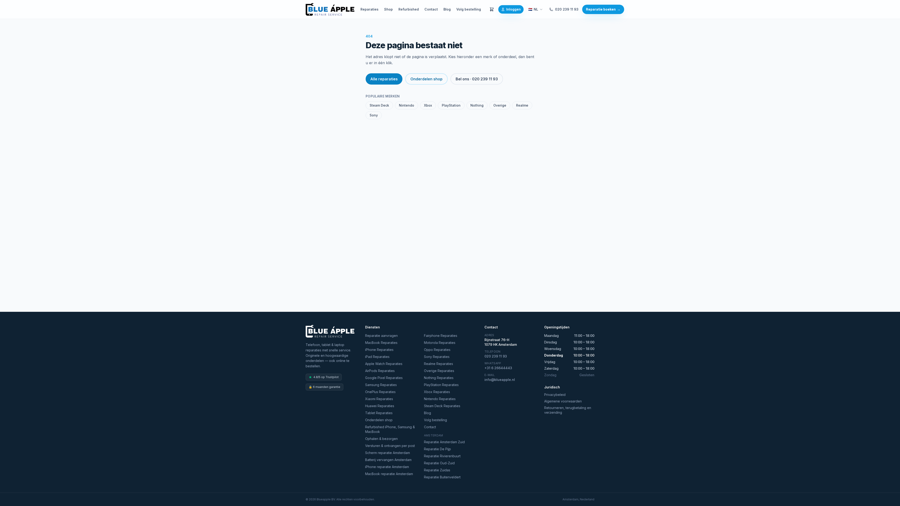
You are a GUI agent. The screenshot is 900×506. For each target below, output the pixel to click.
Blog (447, 9)
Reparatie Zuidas (437, 470)
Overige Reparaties (439, 371)
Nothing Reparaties (439, 378)
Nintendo (406, 105)
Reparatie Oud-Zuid (439, 463)
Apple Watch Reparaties (383, 364)
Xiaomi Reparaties (379, 399)
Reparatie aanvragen (381, 336)
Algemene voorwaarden (563, 401)
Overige (499, 105)
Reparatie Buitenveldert (442, 477)
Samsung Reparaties (381, 385)
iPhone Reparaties (379, 350)
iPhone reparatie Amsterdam (387, 467)
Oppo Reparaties (437, 350)
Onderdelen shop (426, 79)
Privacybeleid (555, 395)
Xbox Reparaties (437, 392)
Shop (388, 9)
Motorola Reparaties (439, 343)
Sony (374, 115)
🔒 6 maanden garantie (324, 387)
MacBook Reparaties (381, 343)
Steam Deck (379, 105)
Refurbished (408, 9)
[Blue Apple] (330, 9)
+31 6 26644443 (498, 368)
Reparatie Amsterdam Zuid (444, 442)
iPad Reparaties (377, 357)
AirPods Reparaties (380, 371)
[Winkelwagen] (491, 9)
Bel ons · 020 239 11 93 (477, 79)
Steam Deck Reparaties (442, 406)
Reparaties (369, 9)
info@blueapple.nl (499, 380)
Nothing (477, 105)
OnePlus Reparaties (380, 392)
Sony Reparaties (437, 357)
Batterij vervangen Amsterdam (388, 460)
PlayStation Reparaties (441, 385)
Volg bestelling (468, 9)
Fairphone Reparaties (440, 336)
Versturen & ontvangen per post (390, 446)
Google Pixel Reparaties (384, 378)
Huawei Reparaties (379, 406)
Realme (522, 105)
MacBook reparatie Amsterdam (389, 474)
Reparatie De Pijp (437, 449)
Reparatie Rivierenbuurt (442, 456)
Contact (431, 9)
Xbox (428, 105)
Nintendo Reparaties (440, 399)
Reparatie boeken (603, 9)
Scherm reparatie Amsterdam (387, 453)
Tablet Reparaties (379, 413)
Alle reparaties (384, 79)
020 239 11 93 (566, 9)
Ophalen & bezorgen (381, 439)
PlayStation (451, 105)
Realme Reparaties (438, 364)
